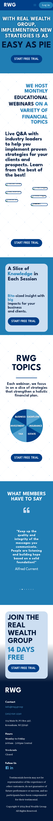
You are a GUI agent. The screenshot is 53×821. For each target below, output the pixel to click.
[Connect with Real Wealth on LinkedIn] (11, 768)
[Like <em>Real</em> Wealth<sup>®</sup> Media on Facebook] (6, 768)
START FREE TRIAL (26, 59)
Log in (46, 5)
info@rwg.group (14, 707)
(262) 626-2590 (13, 713)
